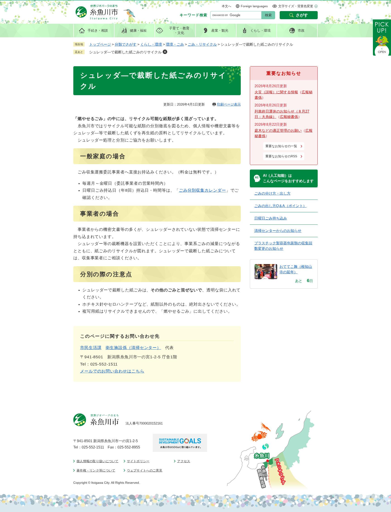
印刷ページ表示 (229, 104)
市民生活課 (91, 347)
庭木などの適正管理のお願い (278, 130)
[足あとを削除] (165, 52)
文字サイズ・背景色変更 (295, 6)
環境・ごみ (175, 44)
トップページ (100, 44)
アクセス (183, 461)
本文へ (226, 6)
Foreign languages (254, 6)
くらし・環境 (151, 44)
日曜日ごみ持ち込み (270, 218)
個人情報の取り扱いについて (97, 461)
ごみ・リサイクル (202, 44)
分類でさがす (125, 44)
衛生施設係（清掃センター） (133, 347)
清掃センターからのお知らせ (277, 231)
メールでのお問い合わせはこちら (112, 371)
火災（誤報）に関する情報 (276, 92)
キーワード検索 (193, 15)
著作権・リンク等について (95, 470)
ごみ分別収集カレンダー (202, 190)
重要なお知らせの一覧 (281, 146)
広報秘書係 (289, 117)
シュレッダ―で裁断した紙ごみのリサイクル (125, 52)
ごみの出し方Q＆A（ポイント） (280, 206)
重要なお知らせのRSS (281, 156)
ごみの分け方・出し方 (272, 193)
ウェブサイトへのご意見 (144, 470)
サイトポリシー (138, 461)
